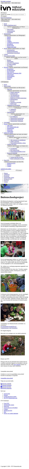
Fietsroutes (10, 129)
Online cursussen (14, 141)
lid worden (10, 66)
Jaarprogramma (11, 31)
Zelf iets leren (10, 135)
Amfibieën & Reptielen (13, 42)
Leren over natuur (8, 132)
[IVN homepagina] (13, 11)
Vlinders (9, 41)
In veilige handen (11, 64)
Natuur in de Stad (11, 47)
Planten (9, 37)
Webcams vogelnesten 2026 (14, 73)
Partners (9, 164)
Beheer (9, 38)
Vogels (9, 39)
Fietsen (9, 79)
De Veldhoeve (14, 116)
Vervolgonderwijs (14, 95)
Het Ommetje (10, 71)
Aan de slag (7, 393)
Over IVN (6, 160)
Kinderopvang (14, 93)
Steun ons (6, 406)
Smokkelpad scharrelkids (13, 53)
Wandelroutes (10, 128)
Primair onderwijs (14, 92)
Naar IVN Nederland (6, 17)
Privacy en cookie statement (11, 413)
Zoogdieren (10, 44)
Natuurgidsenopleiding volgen (18, 143)
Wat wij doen (7, 86)
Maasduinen (7, 187)
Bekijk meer (13, 103)
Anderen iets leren (11, 144)
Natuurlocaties (10, 112)
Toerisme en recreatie (15, 102)
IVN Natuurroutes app (13, 127)
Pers (5, 412)
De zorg (12, 101)
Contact (6, 54)
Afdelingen (13, 109)
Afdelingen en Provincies (13, 105)
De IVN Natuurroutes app (10, 398)
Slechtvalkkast (10, 76)
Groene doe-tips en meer (16, 157)
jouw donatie (17, 364)
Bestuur (9, 60)
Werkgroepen (7, 33)
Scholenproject (11, 50)
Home (5, 23)
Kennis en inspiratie (12, 153)
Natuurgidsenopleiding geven (17, 151)
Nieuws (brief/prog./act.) (10, 25)
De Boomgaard (11, 70)
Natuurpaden (10, 74)
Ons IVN (6, 180)
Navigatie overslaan (6, 1)
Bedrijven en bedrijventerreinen (18, 98)
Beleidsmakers (14, 99)
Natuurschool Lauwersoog (17, 118)
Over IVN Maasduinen (13, 63)
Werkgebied (10, 61)
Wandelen (9, 77)
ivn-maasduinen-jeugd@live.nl (8, 326)
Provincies (13, 111)
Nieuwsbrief (10, 29)
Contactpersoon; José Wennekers (9, 328)
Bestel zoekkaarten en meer (17, 158)
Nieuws (6, 173)
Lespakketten (13, 148)
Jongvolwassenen (14, 96)
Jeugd (5, 48)
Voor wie (9, 89)
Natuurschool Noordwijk (16, 119)
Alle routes (10, 125)
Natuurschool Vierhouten (16, 121)
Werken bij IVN (11, 163)
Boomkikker (10, 69)
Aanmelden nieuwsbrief (7, 378)
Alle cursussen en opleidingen (18, 140)
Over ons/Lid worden (9, 55)
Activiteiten (10, 32)
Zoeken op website (6, 14)
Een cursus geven (14, 150)
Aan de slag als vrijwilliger (10, 407)
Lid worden (8, 169)
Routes (5, 124)
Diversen (6, 67)
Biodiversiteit (10, 45)
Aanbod (3, 169)
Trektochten (10, 131)
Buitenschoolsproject (12, 51)
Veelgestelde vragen (9, 177)
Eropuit (6, 395)
